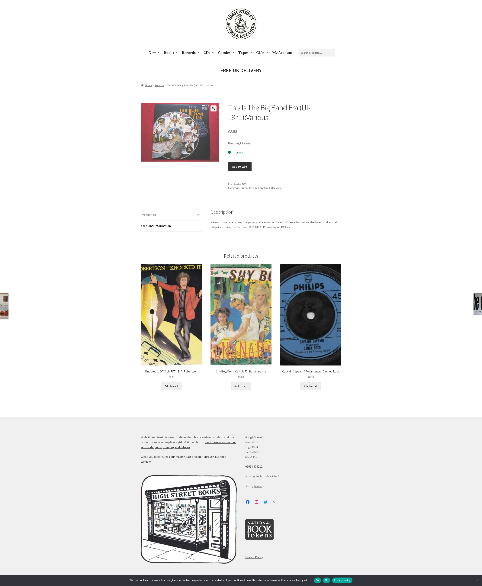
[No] (477, 580)
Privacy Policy (254, 557)
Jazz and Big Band (259, 188)
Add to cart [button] (171, 386)
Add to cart (239, 166)
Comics (224, 53)
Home (148, 85)
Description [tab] (148, 215)
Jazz (244, 188)
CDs (207, 53)
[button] (213, 108)
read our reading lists (177, 457)
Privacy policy (342, 580)
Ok (317, 580)
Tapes (243, 53)
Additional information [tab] (156, 226)
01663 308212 (253, 466)
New (152, 53)
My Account (282, 53)
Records (189, 53)
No (327, 580)
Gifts (260, 53)
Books (169, 53)
